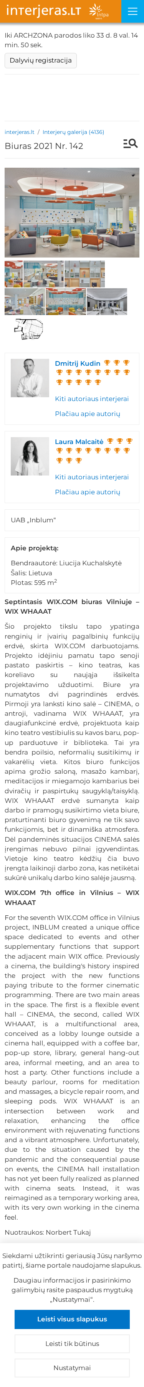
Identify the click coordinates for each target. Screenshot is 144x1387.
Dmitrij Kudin (78, 363)
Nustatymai (72, 1368)
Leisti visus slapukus (72, 1319)
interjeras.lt (20, 132)
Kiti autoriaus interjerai (92, 399)
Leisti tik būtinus (72, 1343)
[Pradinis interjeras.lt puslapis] (60, 11)
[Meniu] (132, 11)
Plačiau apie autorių (87, 414)
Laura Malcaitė (79, 442)
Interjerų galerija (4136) (73, 132)
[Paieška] (126, 144)
